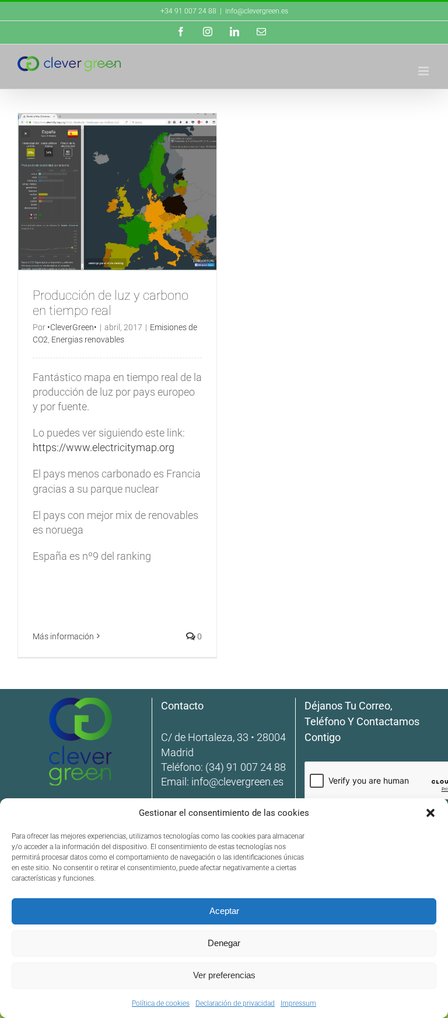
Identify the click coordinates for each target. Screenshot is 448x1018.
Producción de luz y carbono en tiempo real (110, 303)
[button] (430, 813)
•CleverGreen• (72, 327)
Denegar (224, 943)
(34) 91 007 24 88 (245, 767)
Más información (63, 636)
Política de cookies (161, 1003)
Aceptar (224, 911)
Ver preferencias (224, 975)
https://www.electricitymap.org (103, 447)
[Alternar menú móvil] (424, 71)
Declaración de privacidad (235, 1003)
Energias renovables (87, 339)
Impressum (298, 1003)
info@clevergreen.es (237, 781)
